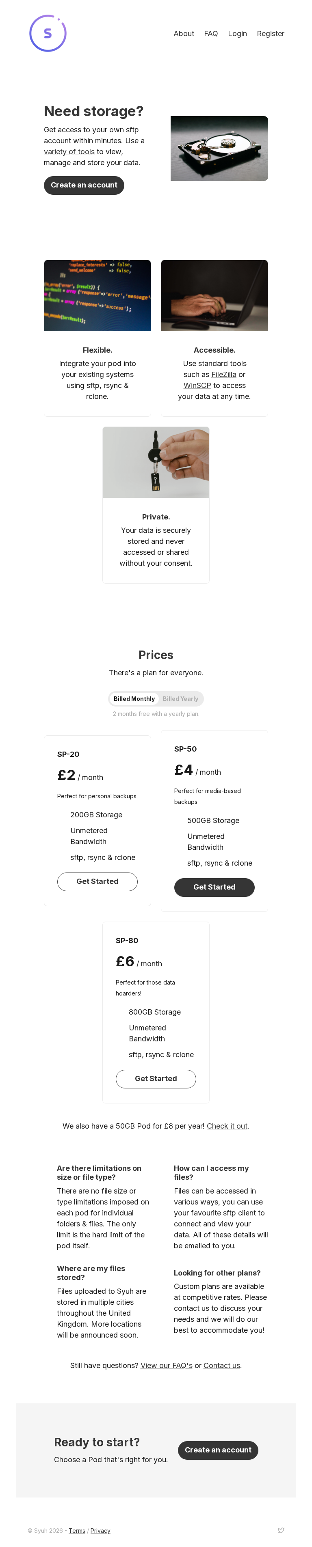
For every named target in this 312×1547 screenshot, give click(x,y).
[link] (48, 33)
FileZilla (223, 374)
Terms (77, 1530)
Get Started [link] (97, 881)
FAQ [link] (211, 33)
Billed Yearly (180, 698)
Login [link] (237, 33)
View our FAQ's (167, 1365)
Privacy (100, 1530)
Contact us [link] (222, 1365)
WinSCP (197, 385)
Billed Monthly (134, 698)
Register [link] (270, 33)
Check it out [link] (227, 1126)
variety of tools (69, 151)
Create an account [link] (84, 185)
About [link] (183, 33)
